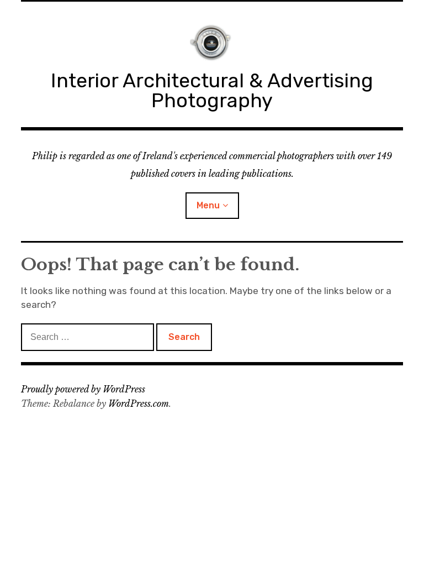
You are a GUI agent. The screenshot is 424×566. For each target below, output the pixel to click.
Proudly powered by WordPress (83, 389)
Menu (208, 205)
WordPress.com (138, 403)
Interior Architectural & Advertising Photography (212, 90)
